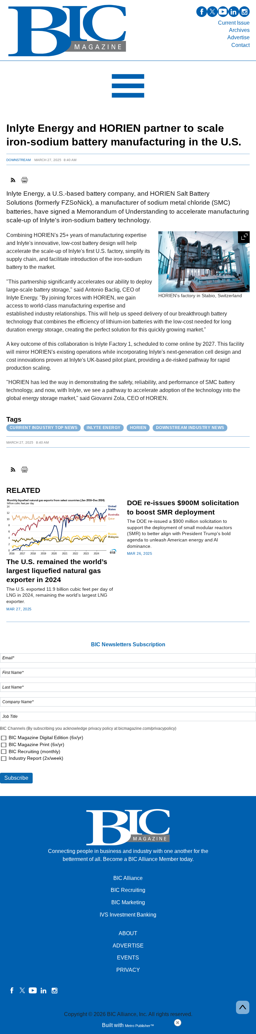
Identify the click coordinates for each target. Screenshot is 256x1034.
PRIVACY (128, 970)
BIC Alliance (128, 878)
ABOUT (128, 933)
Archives (239, 30)
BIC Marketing (128, 902)
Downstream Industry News (190, 427)
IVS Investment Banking (128, 915)
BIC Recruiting (128, 890)
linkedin (233, 11)
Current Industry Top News (44, 427)
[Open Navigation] (128, 87)
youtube (223, 11)
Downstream (18, 160)
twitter (212, 11)
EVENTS (128, 957)
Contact (240, 45)
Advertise (238, 37)
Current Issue (234, 23)
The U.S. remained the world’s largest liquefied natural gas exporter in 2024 (56, 571)
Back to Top (242, 1007)
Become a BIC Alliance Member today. (148, 859)
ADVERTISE (128, 945)
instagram (244, 11)
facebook (201, 11)
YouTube (33, 990)
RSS (13, 180)
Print (24, 180)
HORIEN (138, 427)
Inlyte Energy (104, 427)
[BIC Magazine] (67, 57)
